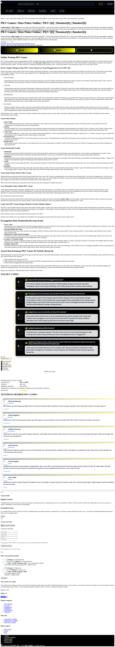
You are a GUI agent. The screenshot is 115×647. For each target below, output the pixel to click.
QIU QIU (7, 605)
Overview (3, 43)
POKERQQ (7, 609)
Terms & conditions (9, 637)
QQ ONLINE (8, 604)
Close (2, 516)
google (76, 267)
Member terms (8, 639)
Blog (5, 632)
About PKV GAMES (10, 619)
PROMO (95, 50)
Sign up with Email (7, 528)
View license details (6, 360)
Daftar (110, 4)
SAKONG (52, 11)
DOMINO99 (8, 607)
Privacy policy (8, 640)
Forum (6, 631)
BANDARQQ (42, 11)
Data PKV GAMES (10, 622)
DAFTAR (21, 50)
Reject (3, 590)
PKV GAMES (9, 11)
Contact (6, 635)
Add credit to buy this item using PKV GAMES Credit (19, 565)
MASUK (101, 4)
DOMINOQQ (31, 11)
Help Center (7, 629)
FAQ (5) (32, 43)
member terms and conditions (41, 542)
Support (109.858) (24, 43)
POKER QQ (21, 11)
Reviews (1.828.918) (13, 43)
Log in (18, 549)
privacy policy (93, 585)
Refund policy (8, 642)
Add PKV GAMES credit (11, 575)
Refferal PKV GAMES (11, 621)
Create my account (6, 546)
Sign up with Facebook (8, 525)
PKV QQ (62, 11)
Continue (4, 578)
